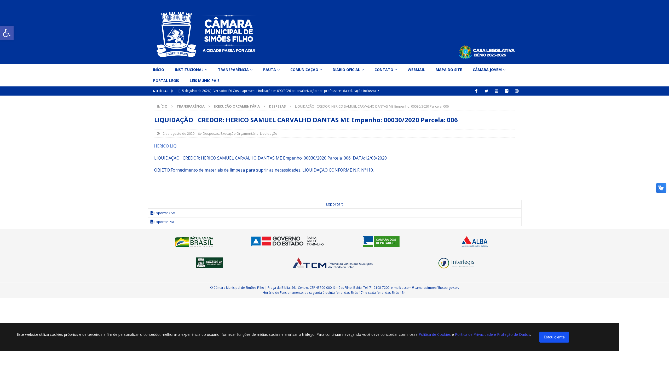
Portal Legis (166, 80)
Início (158, 69)
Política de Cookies (435, 334)
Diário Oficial (346, 69)
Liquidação (268, 133)
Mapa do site (449, 69)
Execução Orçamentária (237, 106)
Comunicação (304, 69)
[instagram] (517, 91)
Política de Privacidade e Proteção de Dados (492, 334)
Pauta (269, 69)
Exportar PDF (164, 221)
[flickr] (506, 91)
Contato (383, 69)
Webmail (416, 69)
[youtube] (496, 91)
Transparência (233, 69)
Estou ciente (554, 337)
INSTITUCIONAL (189, 69)
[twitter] (486, 91)
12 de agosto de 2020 (177, 133)
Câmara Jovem (487, 69)
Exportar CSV (164, 212)
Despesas (211, 133)
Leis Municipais (205, 80)
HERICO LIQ (165, 146)
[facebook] (476, 91)
